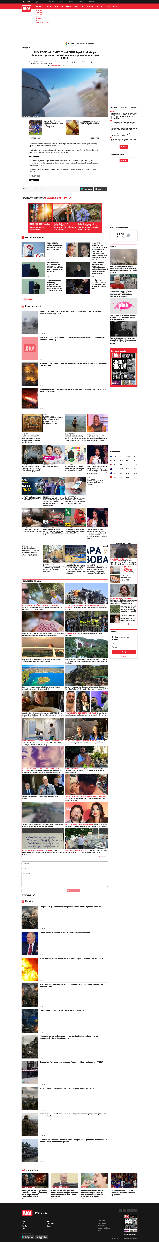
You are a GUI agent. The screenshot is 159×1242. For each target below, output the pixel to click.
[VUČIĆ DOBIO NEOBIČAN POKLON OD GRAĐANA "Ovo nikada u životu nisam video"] (78, 287)
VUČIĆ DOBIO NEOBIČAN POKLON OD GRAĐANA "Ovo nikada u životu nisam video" (98, 284)
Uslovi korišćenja (104, 1228)
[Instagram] (124, 1210)
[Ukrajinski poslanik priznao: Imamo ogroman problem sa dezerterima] (30, 1099)
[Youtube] (132, 1210)
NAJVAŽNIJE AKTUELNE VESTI (58, 198)
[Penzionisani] (92, 2)
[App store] (100, 189)
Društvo (39, 10)
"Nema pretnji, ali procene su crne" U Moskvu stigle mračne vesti (65, 933)
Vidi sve (123, 146)
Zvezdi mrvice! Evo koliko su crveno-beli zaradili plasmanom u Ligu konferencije (124, 1193)
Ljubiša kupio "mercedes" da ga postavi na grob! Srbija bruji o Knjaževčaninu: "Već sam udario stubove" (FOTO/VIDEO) (121, 293)
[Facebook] (120, 1210)
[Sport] (81, 2)
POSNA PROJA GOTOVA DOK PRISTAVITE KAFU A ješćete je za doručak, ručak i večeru (90, 123)
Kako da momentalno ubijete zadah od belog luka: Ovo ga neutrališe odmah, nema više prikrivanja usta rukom (92, 1194)
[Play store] (86, 189)
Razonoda (90, 6)
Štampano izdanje (42, 23)
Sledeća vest (94, 138)
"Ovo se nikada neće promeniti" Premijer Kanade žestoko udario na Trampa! (123, 123)
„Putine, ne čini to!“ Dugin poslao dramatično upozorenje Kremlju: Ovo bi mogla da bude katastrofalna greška (34, 1194)
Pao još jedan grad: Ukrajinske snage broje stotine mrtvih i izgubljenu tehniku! (70, 907)
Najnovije (39, 6)
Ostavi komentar (73, 890)
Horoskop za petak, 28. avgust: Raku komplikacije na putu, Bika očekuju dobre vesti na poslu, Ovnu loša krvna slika (124, 115)
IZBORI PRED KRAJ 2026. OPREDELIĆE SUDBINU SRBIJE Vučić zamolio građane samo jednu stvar (55, 267)
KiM (37, 21)
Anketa (113, 631)
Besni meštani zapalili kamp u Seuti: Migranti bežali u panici (122, 134)
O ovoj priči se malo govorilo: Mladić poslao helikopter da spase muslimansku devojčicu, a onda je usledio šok (64, 1194)
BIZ (62, 6)
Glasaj (124, 652)
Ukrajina (39, 14)
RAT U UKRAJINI (28, 299)
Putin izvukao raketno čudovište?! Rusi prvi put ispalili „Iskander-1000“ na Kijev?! (71, 958)
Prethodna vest (35, 138)
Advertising (102, 1223)
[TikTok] (128, 1210)
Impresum (101, 1225)
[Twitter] (135, 1210)
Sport (76, 6)
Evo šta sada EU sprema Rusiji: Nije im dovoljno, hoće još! (62, 1010)
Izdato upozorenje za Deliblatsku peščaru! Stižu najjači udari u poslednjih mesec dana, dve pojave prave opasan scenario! (123, 269)
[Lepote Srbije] (51, 2)
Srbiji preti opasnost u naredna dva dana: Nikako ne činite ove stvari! (123, 140)
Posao (100, 1230)
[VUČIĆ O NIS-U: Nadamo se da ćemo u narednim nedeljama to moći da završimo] (33, 250)
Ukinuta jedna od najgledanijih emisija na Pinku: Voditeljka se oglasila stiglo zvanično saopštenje (123, 317)
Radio (115, 6)
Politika (39, 12)
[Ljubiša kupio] (123, 281)
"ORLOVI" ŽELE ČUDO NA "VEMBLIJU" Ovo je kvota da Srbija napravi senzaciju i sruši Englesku (53, 124)
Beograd (39, 18)
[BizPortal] (38, 2)
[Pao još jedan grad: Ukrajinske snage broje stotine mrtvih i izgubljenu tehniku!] (30, 917)
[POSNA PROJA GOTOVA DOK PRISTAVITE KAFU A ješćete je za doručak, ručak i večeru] (72, 128)
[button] (77, 65)
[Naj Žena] (62, 1)
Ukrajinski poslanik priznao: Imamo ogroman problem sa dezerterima (67, 1088)
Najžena (99, 6)
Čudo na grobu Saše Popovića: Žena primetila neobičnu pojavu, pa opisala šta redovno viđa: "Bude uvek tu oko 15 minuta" (123, 341)
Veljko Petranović (56, 65)
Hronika (68, 6)
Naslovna (48, 6)
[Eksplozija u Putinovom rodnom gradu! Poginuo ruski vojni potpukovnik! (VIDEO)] (30, 1073)
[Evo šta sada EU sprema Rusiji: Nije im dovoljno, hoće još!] (30, 1021)
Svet (37, 16)
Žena (49, 1226)
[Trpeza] (71, 2)
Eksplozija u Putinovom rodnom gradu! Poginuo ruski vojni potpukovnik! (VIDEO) (71, 1062)
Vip (82, 6)
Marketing (101, 1221)
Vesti (56, 6)
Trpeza (107, 6)
